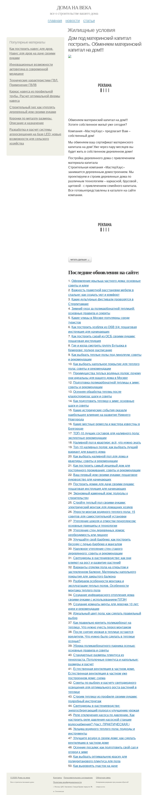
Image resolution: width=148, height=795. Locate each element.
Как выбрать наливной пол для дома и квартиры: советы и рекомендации (98, 458)
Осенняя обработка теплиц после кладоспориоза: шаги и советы (94, 393)
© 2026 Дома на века (20, 777)
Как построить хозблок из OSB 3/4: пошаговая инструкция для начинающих (102, 329)
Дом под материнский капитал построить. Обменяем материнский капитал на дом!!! (104, 44)
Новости (73, 20)
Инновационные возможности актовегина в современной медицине (31, 69)
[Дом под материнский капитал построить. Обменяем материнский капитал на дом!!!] (104, 56)
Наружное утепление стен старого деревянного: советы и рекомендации (95, 550)
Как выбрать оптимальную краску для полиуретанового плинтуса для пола (97, 758)
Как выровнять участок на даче (95, 765)
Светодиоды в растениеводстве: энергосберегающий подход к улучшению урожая (103, 707)
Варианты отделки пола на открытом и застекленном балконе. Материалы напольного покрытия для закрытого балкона (102, 571)
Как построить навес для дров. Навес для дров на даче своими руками (32, 53)
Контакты (57, 777)
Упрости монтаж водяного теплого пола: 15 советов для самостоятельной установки (101, 513)
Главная (55, 20)
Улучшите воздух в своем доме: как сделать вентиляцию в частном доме (102, 740)
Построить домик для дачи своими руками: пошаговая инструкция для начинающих (101, 486)
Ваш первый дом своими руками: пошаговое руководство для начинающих (102, 477)
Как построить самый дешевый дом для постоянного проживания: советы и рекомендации (104, 467)
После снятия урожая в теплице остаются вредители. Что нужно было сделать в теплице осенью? (101, 636)
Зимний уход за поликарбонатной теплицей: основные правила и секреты (101, 310)
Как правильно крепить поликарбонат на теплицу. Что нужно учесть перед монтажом (99, 624)
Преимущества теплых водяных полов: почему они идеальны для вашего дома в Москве (104, 375)
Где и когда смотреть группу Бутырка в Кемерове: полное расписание (97, 347)
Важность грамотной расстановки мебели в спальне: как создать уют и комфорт (101, 292)
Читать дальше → (80, 259)
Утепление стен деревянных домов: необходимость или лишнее (96, 532)
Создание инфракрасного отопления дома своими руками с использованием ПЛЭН (101, 597)
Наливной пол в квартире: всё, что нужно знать (107, 442)
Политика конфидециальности (67, 782)
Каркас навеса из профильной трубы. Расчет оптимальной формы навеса (34, 96)
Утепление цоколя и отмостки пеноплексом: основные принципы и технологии (102, 523)
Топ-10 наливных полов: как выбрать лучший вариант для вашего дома (103, 449)
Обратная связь (103, 777)
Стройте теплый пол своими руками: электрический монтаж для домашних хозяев (100, 504)
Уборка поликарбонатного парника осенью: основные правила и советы (101, 647)
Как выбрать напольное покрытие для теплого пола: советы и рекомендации (104, 366)
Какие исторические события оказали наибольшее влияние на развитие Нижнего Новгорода (99, 414)
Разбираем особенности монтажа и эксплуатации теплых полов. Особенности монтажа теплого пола (98, 585)
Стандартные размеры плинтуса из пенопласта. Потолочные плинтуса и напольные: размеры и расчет (103, 659)
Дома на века (74, 7)
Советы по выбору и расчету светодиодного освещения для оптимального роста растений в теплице (102, 687)
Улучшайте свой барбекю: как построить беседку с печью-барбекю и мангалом (99, 541)
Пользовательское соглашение (78, 777)
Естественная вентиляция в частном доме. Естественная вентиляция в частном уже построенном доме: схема (101, 673)
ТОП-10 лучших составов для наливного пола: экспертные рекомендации (104, 435)
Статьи (89, 20)
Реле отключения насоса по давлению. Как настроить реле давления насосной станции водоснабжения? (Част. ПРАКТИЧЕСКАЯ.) (101, 719)
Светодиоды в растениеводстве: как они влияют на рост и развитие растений (99, 560)
